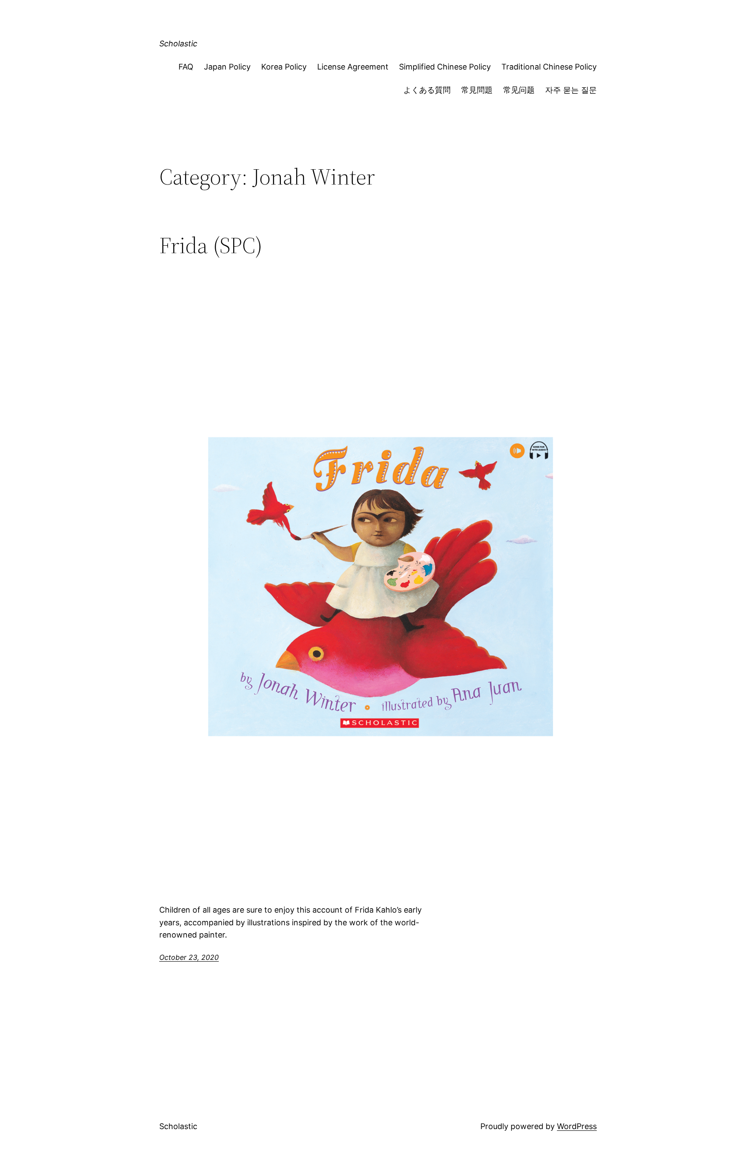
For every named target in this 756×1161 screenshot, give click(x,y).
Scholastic (178, 43)
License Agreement (352, 66)
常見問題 (477, 89)
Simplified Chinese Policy (445, 66)
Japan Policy (227, 66)
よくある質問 (427, 89)
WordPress (577, 1126)
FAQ (185, 66)
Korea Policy (284, 66)
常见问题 (519, 89)
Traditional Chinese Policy (549, 66)
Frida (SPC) (210, 245)
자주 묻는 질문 (571, 89)
